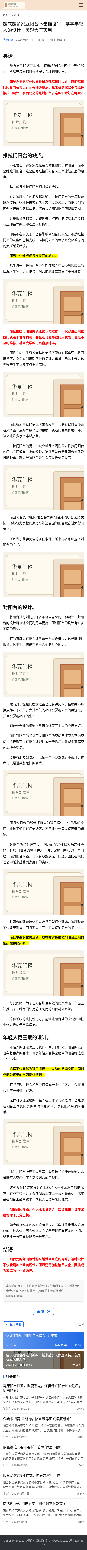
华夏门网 (8, 39)
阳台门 (51, 39)
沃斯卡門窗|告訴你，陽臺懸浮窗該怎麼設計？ (38, 1419)
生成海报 (15, 1324)
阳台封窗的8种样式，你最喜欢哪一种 (31, 1475)
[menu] (80, 5)
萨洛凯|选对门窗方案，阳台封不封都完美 (34, 1504)
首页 (5, 15)
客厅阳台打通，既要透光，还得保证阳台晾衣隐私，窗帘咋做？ (42, 1388)
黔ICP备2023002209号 (59, 1540)
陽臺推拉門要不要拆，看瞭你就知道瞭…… (35, 1447)
